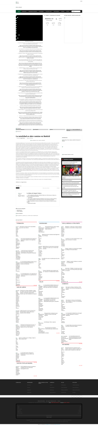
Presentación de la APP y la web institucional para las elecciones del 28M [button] (70, 186)
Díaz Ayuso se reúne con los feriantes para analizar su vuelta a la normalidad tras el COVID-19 (74, 301)
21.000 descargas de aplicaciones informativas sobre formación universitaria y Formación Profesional (28, 251)
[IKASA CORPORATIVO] (17, 3)
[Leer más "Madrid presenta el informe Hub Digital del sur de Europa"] (40, 239)
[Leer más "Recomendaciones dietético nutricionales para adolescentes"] (42, 329)
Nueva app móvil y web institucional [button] (71, 182)
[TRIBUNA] (67, 154)
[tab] (71, 163)
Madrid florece (19, 210)
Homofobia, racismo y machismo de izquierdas (74, 129)
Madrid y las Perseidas (32, 203)
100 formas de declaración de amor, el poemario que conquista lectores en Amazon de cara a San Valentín (28, 326)
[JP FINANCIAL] (18, 128)
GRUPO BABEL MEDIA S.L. (55, 402)
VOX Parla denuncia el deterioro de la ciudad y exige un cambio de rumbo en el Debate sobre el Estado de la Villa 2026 (73, 348)
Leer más (35, 285)
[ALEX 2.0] (18, 285)
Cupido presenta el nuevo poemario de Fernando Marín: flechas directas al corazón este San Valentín (27, 311)
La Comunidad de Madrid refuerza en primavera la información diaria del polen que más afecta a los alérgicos (50, 286)
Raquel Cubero (22, 138)
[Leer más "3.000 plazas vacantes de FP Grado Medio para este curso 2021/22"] (17, 231)
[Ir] (79, 11)
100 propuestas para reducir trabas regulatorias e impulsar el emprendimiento (52, 227)
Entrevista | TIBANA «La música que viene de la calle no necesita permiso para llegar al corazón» (73, 269)
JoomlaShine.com (47, 424)
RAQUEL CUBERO (66, 402)
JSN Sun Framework (57, 424)
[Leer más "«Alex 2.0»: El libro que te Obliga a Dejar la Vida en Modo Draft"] (17, 344)
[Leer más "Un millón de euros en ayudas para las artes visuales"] (40, 263)
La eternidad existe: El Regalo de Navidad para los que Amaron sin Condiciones (27, 354)
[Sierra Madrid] (49, 7)
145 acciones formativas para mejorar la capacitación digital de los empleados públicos (28, 239)
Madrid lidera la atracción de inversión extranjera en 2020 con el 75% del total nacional (50, 247)
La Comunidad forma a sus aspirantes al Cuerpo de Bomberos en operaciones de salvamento (29, 274)
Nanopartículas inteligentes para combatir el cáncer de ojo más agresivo (51, 314)
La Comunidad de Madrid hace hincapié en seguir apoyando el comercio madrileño (74, 314)
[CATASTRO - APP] (64, 281)
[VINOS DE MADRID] (19, 213)
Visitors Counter (49, 417)
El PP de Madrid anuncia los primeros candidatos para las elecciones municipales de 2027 (28, 367)
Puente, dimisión (20, 211)
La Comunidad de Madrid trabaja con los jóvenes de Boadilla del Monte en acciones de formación (28, 262)
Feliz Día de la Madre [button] (67, 180)
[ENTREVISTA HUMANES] (71, 140)
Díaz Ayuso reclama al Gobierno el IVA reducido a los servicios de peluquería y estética (74, 288)
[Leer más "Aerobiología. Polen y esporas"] (41, 324)
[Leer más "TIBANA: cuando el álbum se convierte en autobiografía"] (63, 263)
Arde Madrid (30, 197)
